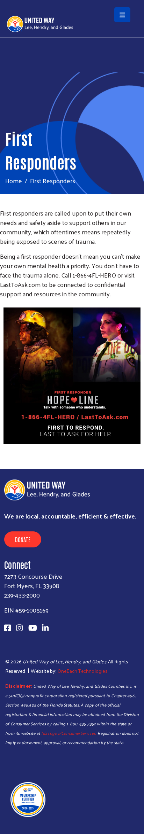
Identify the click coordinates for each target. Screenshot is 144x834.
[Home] (72, 0)
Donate (22, 539)
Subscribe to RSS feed (3, 456)
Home (13, 180)
